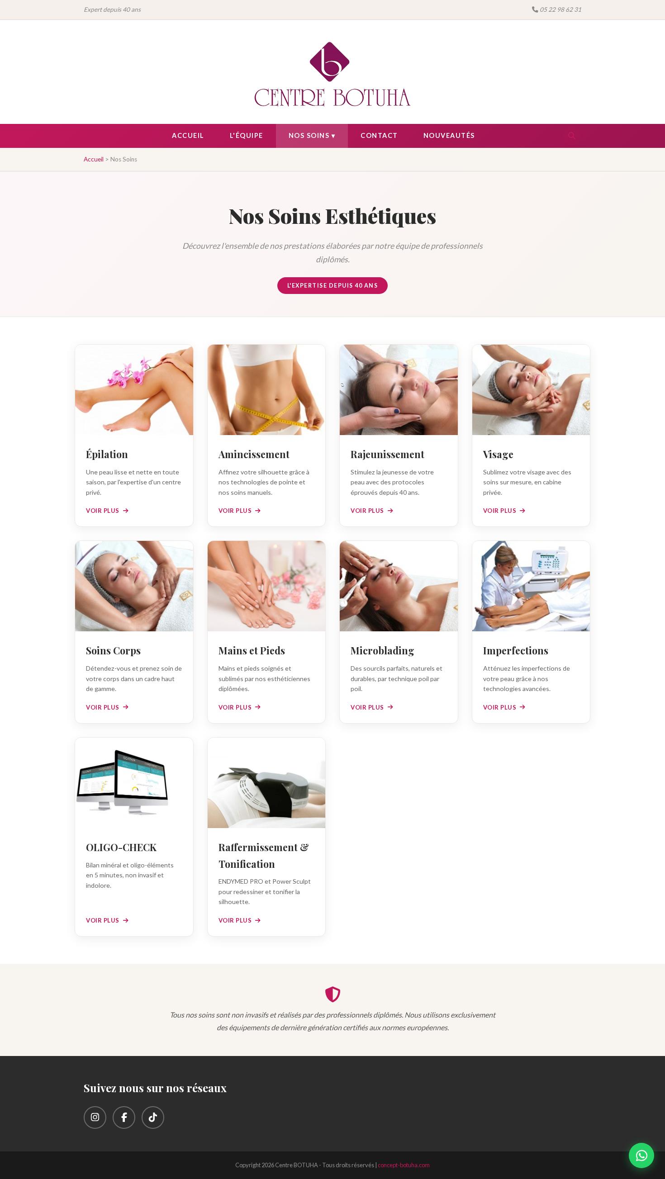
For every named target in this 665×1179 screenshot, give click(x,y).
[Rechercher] (571, 135)
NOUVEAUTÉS (449, 135)
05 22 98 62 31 (559, 9)
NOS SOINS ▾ (312, 135)
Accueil (94, 159)
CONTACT (379, 135)
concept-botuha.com (404, 1165)
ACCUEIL (188, 135)
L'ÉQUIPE (246, 135)
